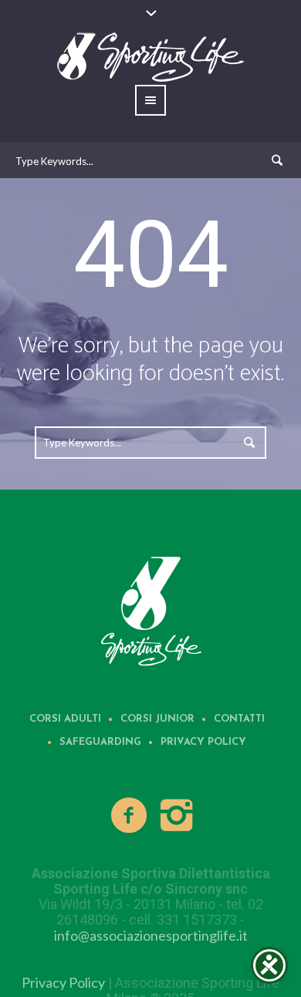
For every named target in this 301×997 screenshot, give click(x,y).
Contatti (239, 719)
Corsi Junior (157, 719)
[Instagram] (176, 816)
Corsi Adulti (65, 719)
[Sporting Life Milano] (150, 610)
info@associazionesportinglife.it (151, 935)
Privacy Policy (203, 742)
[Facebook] (129, 816)
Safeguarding (100, 742)
